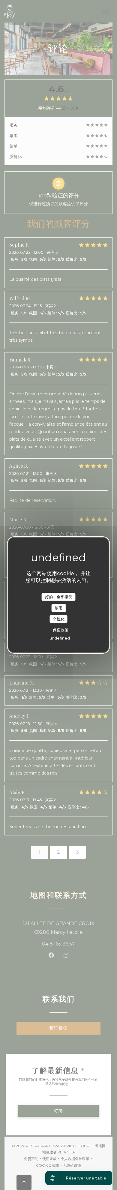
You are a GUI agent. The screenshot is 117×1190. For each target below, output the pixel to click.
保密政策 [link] (60, 630)
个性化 (58, 618)
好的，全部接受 (58, 596)
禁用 (58, 607)
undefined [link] (60, 638)
